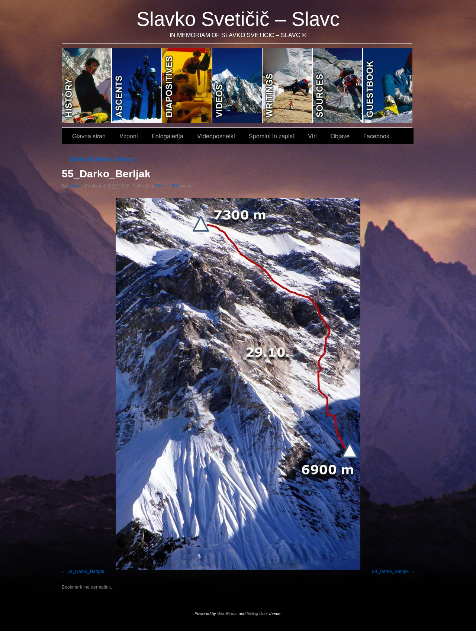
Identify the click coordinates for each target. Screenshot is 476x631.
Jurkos (74, 185)
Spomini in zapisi (288, 85)
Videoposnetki (237, 85)
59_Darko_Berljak (390, 571)
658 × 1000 (166, 185)
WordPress (227, 613)
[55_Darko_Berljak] (238, 384)
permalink (101, 586)
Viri (338, 85)
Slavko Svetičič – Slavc (238, 19)
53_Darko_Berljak (85, 571)
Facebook (376, 136)
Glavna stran (87, 85)
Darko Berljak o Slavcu (98, 159)
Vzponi (137, 85)
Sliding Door (257, 613)
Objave (387, 85)
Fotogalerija (187, 85)
